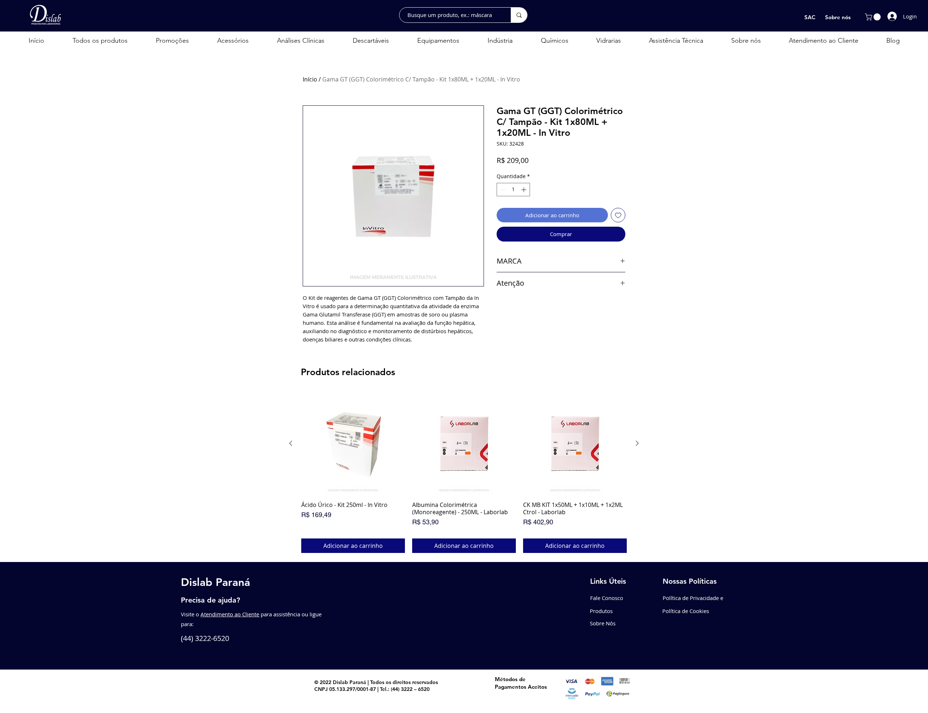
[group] (464, 472)
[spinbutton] (513, 189)
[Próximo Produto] (637, 443)
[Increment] (524, 189)
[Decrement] (502, 189)
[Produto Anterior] (290, 443)
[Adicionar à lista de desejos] (618, 215)
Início (310, 79)
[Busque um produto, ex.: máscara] (519, 15)
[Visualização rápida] (353, 443)
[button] (873, 17)
